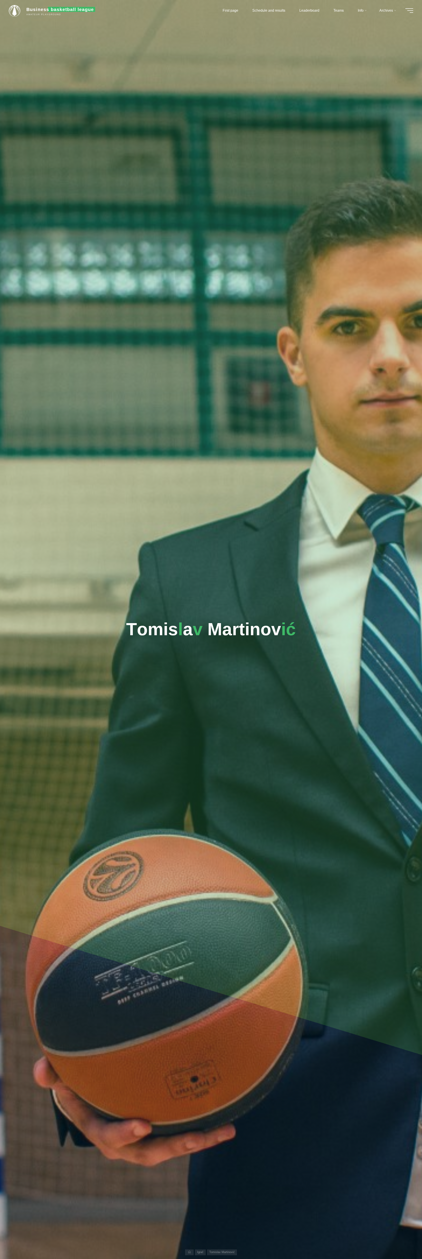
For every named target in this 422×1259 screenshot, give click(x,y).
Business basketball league (60, 9)
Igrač (200, 1252)
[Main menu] (409, 10)
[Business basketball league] (16, 10)
